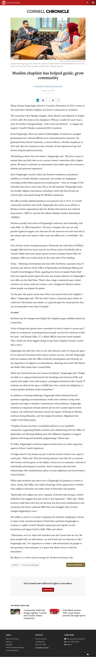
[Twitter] (82, 654)
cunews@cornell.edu (42, 647)
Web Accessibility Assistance (15, 647)
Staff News (15, 565)
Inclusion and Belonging (30, 565)
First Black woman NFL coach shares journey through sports (74, 613)
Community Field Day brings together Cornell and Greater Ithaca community (35, 614)
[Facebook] (77, 654)
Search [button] (87, 2)
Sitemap (8, 642)
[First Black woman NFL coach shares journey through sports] (54, 611)
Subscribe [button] (48, 590)
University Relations (12, 650)
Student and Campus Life (53, 86)
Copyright (9, 644)
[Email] (87, 654)
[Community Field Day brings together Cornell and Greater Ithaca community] (15, 611)
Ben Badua (39, 86)
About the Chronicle (12, 639)
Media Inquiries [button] (75, 565)
